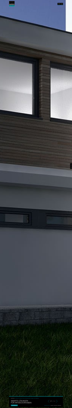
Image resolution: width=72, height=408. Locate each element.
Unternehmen (55, 405)
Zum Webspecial (14, 405)
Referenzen (59, 405)
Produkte (51, 405)
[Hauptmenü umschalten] (60, 4)
